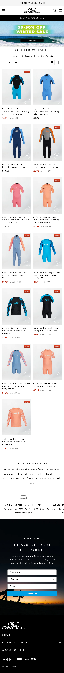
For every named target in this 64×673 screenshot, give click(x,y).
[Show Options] (37, 579)
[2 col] (59, 62)
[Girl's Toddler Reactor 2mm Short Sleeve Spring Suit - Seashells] (47, 195)
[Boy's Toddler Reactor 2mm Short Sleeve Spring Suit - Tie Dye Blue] (16, 87)
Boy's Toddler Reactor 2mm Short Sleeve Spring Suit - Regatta (46, 111)
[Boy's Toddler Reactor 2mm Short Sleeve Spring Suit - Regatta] (47, 87)
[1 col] (52, 62)
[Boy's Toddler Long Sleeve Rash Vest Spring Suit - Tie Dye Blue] (47, 251)
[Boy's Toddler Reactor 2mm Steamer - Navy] (16, 142)
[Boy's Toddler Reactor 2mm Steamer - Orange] (47, 142)
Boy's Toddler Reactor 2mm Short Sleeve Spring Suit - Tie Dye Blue (15, 111)
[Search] (54, 10)
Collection (27, 56)
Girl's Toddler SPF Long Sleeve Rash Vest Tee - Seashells (14, 442)
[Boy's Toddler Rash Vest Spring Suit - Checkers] (47, 306)
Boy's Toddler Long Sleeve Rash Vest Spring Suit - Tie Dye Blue (46, 275)
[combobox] (14, 579)
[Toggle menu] (3, 10)
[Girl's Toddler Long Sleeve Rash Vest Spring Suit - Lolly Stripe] (16, 362)
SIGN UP (32, 593)
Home (14, 56)
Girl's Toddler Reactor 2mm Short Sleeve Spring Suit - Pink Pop (15, 220)
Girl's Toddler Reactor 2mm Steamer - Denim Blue (14, 275)
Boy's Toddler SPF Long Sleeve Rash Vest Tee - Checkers (14, 331)
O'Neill (13, 666)
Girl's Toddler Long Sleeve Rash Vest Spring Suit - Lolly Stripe (16, 386)
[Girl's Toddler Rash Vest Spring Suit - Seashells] (47, 362)
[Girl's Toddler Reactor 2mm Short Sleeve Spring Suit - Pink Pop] (16, 195)
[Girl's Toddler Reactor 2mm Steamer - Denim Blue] (16, 251)
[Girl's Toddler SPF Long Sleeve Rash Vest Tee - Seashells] (16, 417)
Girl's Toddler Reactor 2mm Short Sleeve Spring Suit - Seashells (46, 220)
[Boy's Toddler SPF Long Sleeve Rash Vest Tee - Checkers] (16, 306)
